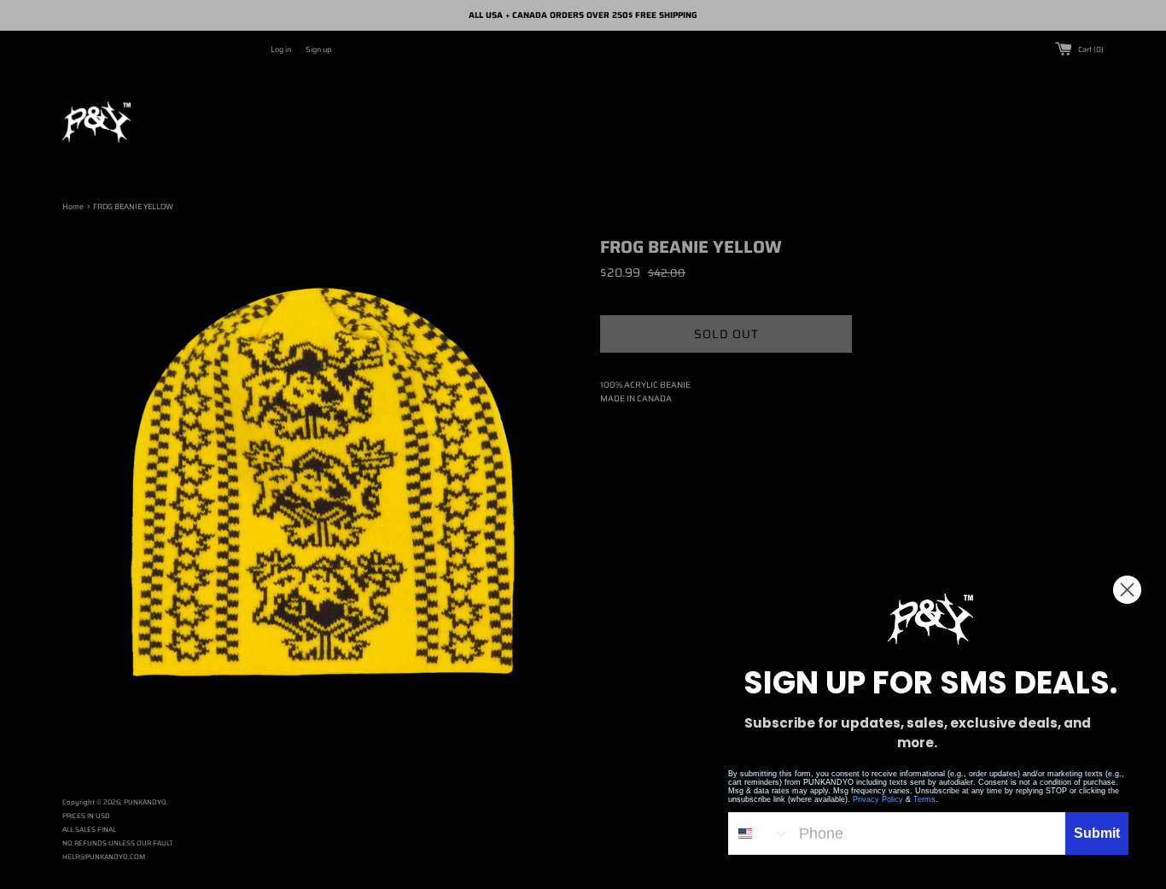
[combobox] (759, 833)
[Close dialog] (1127, 590)
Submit (1097, 833)
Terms (924, 799)
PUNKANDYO (145, 802)
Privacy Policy (878, 799)
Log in (281, 50)
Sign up (318, 50)
